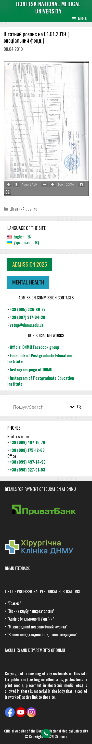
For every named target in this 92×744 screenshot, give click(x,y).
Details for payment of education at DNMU (40, 489)
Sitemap (61, 736)
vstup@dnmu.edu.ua (26, 325)
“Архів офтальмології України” (30, 619)
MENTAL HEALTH (28, 282)
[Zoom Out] (44, 184)
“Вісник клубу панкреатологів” (30, 611)
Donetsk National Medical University (62, 730)
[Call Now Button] (46, 733)
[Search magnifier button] (79, 406)
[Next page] (16, 184)
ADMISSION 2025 (29, 264)
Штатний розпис (23, 208)
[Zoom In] (52, 184)
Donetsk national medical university (48, 7)
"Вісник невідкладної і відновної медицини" (42, 635)
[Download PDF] (81, 184)
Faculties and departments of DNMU (35, 650)
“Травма (13, 603)
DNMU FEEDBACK (17, 568)
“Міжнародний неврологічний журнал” (37, 627)
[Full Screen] (7, 192)
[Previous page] (8, 184)
